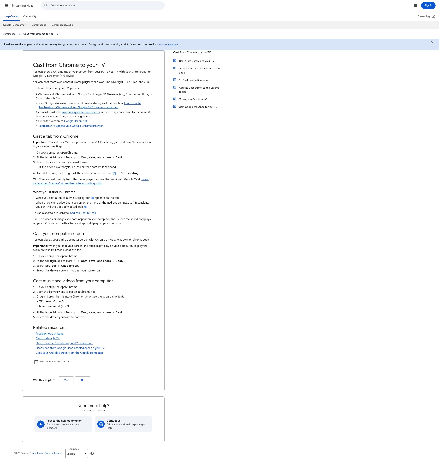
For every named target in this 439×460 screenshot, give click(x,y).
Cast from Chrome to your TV (192, 52)
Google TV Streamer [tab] (14, 24)
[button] (6, 5)
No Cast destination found (194, 80)
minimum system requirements (81, 112)
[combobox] (108, 5)
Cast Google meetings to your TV (198, 106)
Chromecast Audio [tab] (62, 24)
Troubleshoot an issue (49, 333)
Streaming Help (22, 6)
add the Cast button (83, 213)
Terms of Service (53, 453)
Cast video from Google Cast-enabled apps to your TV (70, 348)
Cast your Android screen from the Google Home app (69, 353)
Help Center (11, 16)
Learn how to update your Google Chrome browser (71, 126)
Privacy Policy (36, 453)
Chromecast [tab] (39, 24)
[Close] (432, 43)
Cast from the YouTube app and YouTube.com (64, 343)
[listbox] (76, 453)
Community (29, 16)
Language (74, 449)
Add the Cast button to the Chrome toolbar (199, 89)
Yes (66, 380)
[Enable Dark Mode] (92, 453)
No (82, 380)
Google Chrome (74, 121)
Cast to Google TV (48, 338)
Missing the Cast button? (193, 99)
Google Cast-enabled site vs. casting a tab (200, 70)
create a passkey (169, 44)
